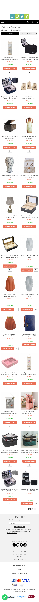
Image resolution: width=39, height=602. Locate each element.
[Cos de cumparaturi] (32, 22)
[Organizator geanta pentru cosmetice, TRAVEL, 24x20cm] (29, 478)
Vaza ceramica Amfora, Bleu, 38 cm (29, 137)
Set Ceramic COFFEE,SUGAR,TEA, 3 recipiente (29, 97)
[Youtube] (17, 545)
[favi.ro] (31, 596)
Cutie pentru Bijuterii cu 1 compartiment (10, 137)
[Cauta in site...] (37, 22)
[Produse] (2, 22)
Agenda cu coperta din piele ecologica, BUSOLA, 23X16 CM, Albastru (29, 335)
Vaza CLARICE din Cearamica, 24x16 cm (9, 295)
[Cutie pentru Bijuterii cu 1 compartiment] (10, 125)
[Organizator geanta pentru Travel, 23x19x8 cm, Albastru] (10, 86)
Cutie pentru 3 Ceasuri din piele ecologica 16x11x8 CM (29, 217)
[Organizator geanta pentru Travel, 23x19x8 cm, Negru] (29, 47)
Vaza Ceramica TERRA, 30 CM (10, 176)
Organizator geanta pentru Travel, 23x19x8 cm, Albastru (9, 97)
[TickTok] (21, 545)
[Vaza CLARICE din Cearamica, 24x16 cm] (10, 283)
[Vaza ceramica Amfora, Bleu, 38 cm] (29, 125)
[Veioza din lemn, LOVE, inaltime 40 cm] (10, 204)
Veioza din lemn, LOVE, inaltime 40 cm (10, 217)
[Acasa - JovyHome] (19, 16)
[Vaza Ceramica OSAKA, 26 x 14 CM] (29, 283)
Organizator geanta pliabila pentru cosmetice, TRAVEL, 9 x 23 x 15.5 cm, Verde (29, 451)
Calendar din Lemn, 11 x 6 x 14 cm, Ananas (29, 176)
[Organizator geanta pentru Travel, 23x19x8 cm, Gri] (10, 478)
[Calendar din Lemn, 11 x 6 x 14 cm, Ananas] (29, 165)
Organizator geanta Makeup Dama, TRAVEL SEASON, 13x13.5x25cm (29, 412)
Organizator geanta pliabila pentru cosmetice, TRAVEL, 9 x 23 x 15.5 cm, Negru (9, 451)
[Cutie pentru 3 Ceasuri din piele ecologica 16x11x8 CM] (29, 204)
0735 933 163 (20, 557)
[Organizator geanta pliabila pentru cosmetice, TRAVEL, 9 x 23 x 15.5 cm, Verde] (29, 439)
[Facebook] (14, 545)
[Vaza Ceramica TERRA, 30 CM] (10, 164)
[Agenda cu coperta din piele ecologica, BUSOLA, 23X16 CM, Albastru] (29, 323)
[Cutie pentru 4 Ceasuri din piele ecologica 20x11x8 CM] (10, 244)
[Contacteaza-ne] (28, 22)
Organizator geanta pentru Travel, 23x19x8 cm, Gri (9, 490)
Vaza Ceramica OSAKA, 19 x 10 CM (29, 256)
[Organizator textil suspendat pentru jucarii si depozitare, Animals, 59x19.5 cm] (10, 47)
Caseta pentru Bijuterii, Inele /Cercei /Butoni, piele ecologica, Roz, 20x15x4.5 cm (9, 374)
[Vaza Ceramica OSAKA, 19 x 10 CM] (29, 244)
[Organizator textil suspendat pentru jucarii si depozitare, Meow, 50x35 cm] (10, 401)
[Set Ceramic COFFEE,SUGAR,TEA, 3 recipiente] (29, 86)
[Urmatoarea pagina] (35, 509)
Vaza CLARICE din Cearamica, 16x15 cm (9, 335)
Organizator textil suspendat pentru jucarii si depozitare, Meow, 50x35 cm (9, 412)
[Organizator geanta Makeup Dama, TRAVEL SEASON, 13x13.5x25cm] (29, 401)
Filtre (11, 33)
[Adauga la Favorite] (10, 72)
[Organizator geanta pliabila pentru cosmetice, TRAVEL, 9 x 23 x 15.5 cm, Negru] (10, 439)
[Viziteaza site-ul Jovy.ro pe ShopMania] (9, 596)
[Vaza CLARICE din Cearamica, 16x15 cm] (10, 323)
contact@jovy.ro (20, 559)
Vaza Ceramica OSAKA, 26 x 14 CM (29, 295)
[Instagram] (25, 545)
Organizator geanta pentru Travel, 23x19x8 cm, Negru (29, 58)
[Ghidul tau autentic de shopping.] (21, 596)
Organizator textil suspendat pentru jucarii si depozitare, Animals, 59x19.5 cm (9, 58)
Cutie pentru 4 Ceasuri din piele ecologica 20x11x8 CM (9, 256)
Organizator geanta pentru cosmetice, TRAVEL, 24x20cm (29, 490)
